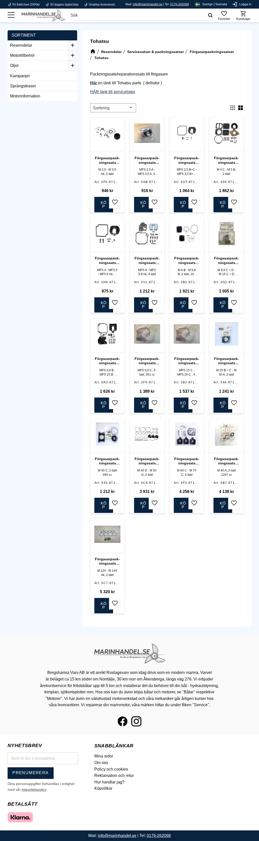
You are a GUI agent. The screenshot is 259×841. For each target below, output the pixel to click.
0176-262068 (179, 4)
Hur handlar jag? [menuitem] (109, 782)
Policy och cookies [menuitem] (111, 769)
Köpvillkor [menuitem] (103, 788)
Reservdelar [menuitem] (21, 45)
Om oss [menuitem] (101, 762)
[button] (11, 15)
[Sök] (210, 15)
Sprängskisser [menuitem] (23, 86)
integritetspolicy (34, 789)
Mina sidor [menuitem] (103, 756)
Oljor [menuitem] (14, 65)
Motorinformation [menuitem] (25, 96)
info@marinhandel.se (147, 4)
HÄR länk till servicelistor (112, 92)
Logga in (245, 4)
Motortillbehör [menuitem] (22, 55)
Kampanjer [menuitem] (20, 76)
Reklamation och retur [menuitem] (114, 775)
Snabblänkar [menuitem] (114, 745)
